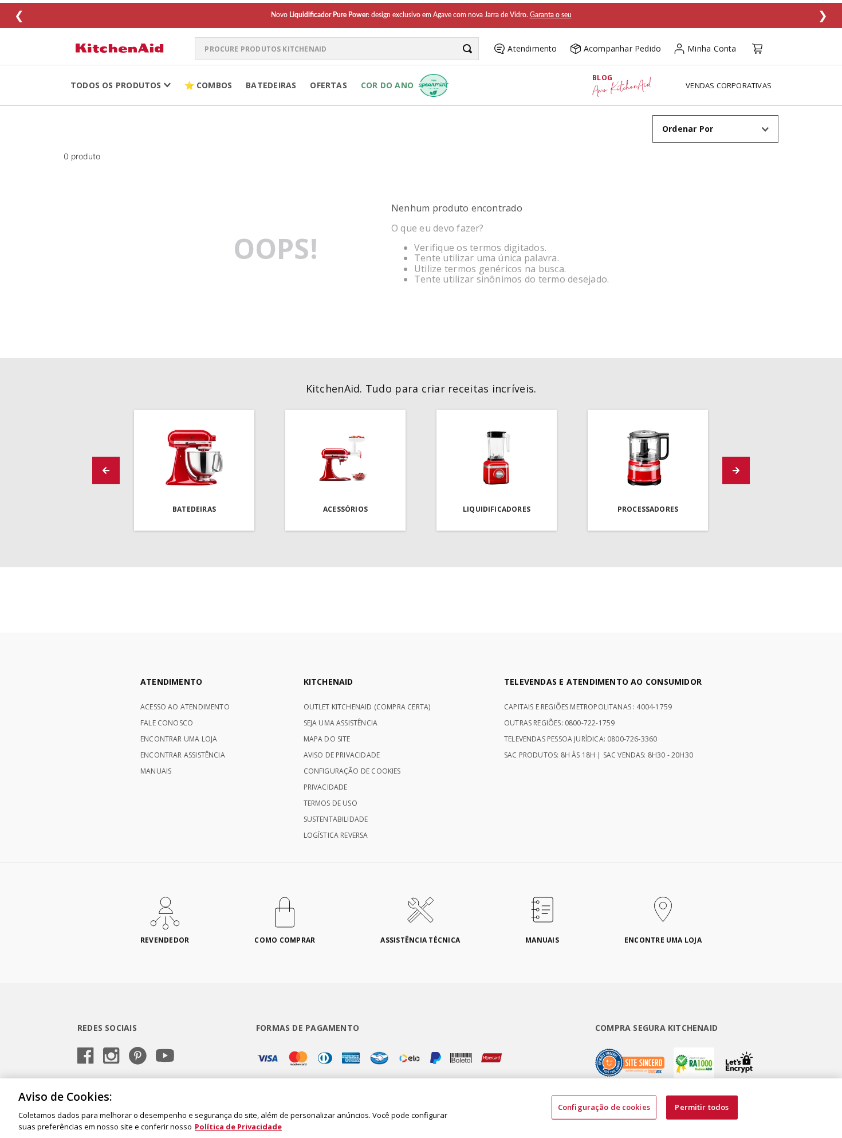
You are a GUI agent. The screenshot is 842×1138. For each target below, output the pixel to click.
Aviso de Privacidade (342, 755)
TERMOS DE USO (330, 803)
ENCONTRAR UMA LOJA (178, 739)
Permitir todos (702, 1107)
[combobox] (337, 48)
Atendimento (532, 48)
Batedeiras (271, 85)
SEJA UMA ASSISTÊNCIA (341, 723)
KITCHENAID (328, 681)
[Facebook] (85, 1056)
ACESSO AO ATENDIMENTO (185, 707)
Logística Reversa (336, 835)
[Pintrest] (138, 1056)
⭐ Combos (208, 85)
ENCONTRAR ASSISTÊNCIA (182, 755)
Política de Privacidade (238, 1126)
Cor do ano (387, 85)
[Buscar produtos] (467, 48)
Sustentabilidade (336, 819)
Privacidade (326, 787)
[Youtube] (165, 1056)
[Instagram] (111, 1056)
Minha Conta (711, 48)
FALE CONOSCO (166, 723)
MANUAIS (155, 771)
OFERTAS (328, 85)
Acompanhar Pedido (623, 48)
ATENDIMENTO (171, 681)
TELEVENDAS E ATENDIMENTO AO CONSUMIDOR (603, 681)
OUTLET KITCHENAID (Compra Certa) (367, 707)
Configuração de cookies (604, 1107)
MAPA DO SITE (327, 739)
